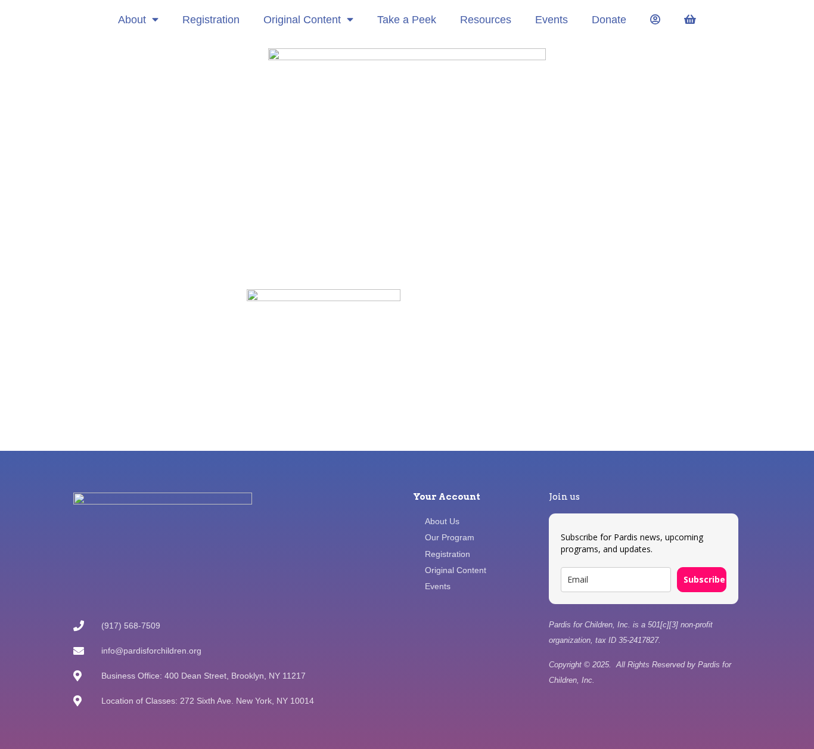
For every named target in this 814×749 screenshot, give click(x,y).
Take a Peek (406, 20)
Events (551, 20)
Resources (485, 20)
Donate (609, 20)
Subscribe (704, 579)
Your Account (446, 496)
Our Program (449, 537)
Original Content (302, 20)
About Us (442, 521)
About (132, 20)
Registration (211, 20)
